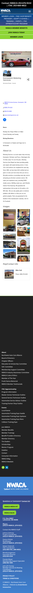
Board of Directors (8, 358)
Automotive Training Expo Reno (13, 419)
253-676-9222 (24, 3)
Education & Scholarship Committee (14, 364)
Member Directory (8, 439)
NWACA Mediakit (7, 462)
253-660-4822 (19, 5)
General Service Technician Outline (14, 398)
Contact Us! (26, 501)
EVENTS (19, 21)
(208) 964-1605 (8, 563)
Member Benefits (8, 430)
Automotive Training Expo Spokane (14, 416)
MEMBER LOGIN (16, 37)
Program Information (9, 392)
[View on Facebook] (4, 121)
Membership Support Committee (13, 370)
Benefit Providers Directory (11, 436)
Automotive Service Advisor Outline (14, 401)
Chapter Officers (7, 361)
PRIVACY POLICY (8, 576)
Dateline (4, 450)
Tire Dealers (6, 441)
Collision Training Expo (9, 422)
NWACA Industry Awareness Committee (15, 373)
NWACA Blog (6, 459)
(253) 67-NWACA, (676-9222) (12, 536)
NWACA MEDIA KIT (11, 506)
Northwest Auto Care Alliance (12, 355)
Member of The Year (9, 378)
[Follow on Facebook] (3, 467)
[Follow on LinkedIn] (6, 467)
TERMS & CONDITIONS (11, 578)
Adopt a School (21, 19)
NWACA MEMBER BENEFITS (16, 28)
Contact (4, 453)
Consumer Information (10, 456)
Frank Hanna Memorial (10, 381)
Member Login (8, 16)
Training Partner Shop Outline (12, 403)
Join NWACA (6, 427)
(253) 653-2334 (8, 556)
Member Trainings (8, 433)
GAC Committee (7, 367)
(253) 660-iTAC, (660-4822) (12, 550)
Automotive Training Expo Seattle (13, 413)
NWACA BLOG (9, 513)
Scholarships (6, 444)
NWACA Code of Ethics (9, 375)
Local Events (6, 411)
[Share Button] (28, 80)
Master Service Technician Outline (13, 395)
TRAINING (10, 21)
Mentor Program (7, 447)
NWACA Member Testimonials (12, 384)
